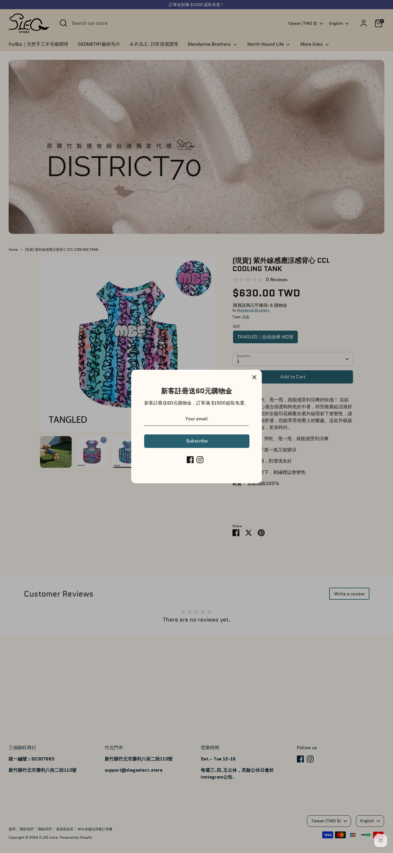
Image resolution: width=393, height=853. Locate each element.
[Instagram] (200, 459)
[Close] (254, 377)
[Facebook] (190, 459)
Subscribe (197, 441)
